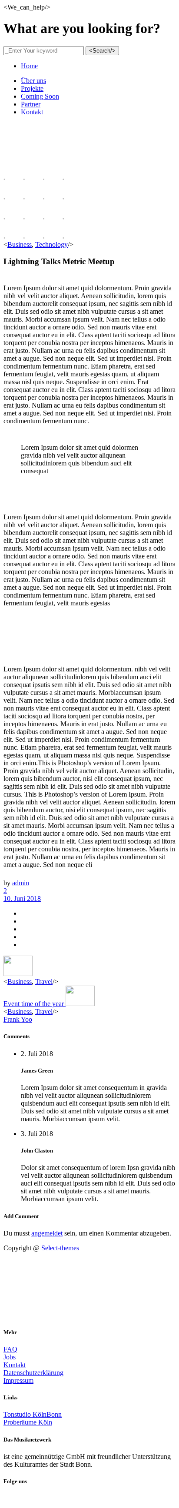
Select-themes (60, 1248)
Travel (44, 981)
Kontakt (14, 1364)
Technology (51, 244)
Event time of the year (34, 1003)
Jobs (9, 1357)
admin (20, 883)
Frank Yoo (17, 1019)
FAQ (10, 1349)
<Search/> (102, 50)
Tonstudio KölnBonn (32, 1414)
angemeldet (47, 1233)
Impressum (18, 1380)
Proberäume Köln (27, 1422)
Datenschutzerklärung (33, 1372)
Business (19, 244)
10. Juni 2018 (22, 898)
